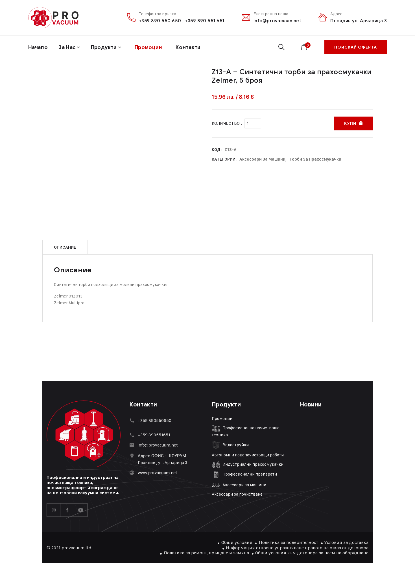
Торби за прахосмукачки (315, 159)
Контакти (188, 47)
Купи (350, 123)
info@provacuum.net (278, 20)
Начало (38, 47)
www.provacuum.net (157, 472)
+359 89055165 (153, 434)
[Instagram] (53, 510)
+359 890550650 (154, 420)
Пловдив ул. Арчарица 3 (358, 20)
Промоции (222, 418)
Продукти (104, 47)
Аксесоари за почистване (237, 494)
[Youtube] (81, 510)
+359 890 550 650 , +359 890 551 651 (181, 20)
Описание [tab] (65, 247)
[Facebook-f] (67, 510)
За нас (67, 47)
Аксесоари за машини (262, 159)
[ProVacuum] (53, 17)
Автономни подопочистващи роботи (248, 455)
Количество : (227, 123)
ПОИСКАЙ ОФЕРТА (355, 47)
